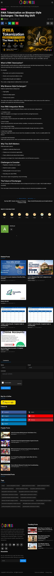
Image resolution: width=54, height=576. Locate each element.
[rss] (6, 548)
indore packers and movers (8, 488)
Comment (3, 371)
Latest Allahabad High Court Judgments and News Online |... (39, 277)
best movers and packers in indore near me (11, 503)
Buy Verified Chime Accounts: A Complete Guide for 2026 (12, 349)
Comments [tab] (6, 360)
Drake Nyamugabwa (15, 442)
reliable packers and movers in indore (28, 494)
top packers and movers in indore (37, 488)
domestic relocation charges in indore (10, 500)
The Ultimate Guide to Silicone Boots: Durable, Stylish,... (44, 545)
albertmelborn (14, 434)
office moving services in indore (27, 500)
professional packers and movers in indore (11, 506)
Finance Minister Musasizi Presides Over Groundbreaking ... (25, 465)
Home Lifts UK (5, 301)
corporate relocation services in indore (10, 497)
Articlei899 (40, 531)
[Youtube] (13, 544)
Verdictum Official (31, 280)
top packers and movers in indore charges (28, 491)
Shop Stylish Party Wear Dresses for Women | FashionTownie (44, 537)
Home (2, 6)
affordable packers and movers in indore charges (33, 503)
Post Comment (5, 388)
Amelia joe (12, 226)
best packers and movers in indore (9, 491)
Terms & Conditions (39, 572)
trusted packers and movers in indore (10, 494)
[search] (52, 2)
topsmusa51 (3, 280)
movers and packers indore (22, 488)
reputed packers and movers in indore (31, 506)
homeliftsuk (3, 303)
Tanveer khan (40, 548)
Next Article (30, 198)
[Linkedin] (2, 548)
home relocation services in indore (43, 500)
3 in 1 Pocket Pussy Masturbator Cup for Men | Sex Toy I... (24, 457)
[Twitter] (6, 544)
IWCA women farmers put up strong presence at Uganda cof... (25, 448)
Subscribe (23, 560)
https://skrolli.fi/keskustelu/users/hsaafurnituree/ (40, 201)
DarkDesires (13, 458)
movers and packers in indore (13, 485)
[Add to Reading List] (51, 23)
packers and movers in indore (28, 485)
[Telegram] (17, 544)
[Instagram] (10, 544)
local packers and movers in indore (28, 497)
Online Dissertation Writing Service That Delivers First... (24, 432)
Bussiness (7, 6)
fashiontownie (41, 540)
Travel (3, 485)
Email (29, 365)
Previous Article (22, 198)
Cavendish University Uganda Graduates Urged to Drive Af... (25, 440)
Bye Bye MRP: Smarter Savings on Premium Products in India (15, 201)
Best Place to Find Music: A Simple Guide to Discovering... (45, 528)
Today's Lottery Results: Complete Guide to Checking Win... (12, 324)
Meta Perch (3, 327)
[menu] (2, 2)
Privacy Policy (48, 572)
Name (2, 365)
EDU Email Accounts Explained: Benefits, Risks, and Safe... (13, 277)
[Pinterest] (21, 544)
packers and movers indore (43, 485)
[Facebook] (2, 544)
